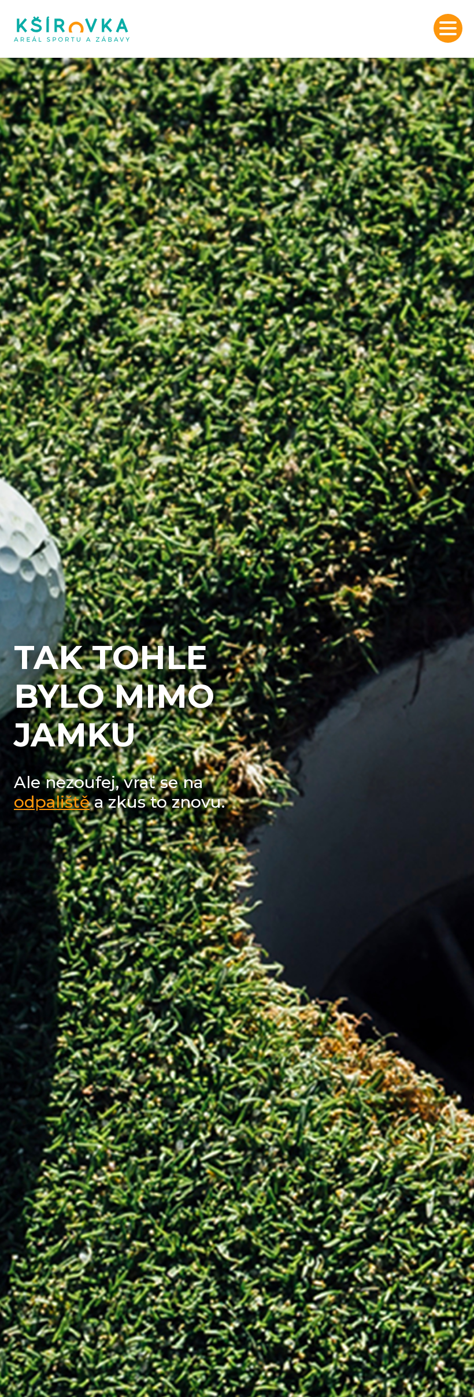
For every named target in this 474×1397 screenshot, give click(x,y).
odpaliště (52, 802)
